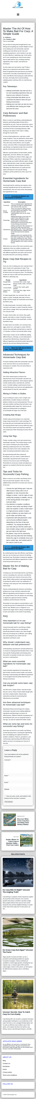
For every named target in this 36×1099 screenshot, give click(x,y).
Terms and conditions (10, 1075)
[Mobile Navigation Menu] (18, 14)
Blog (4, 1060)
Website (6, 789)
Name (6, 775)
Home (5, 1069)
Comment (7, 760)
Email (6, 782)
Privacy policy (7, 1072)
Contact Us (6, 1063)
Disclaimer (6, 1066)
